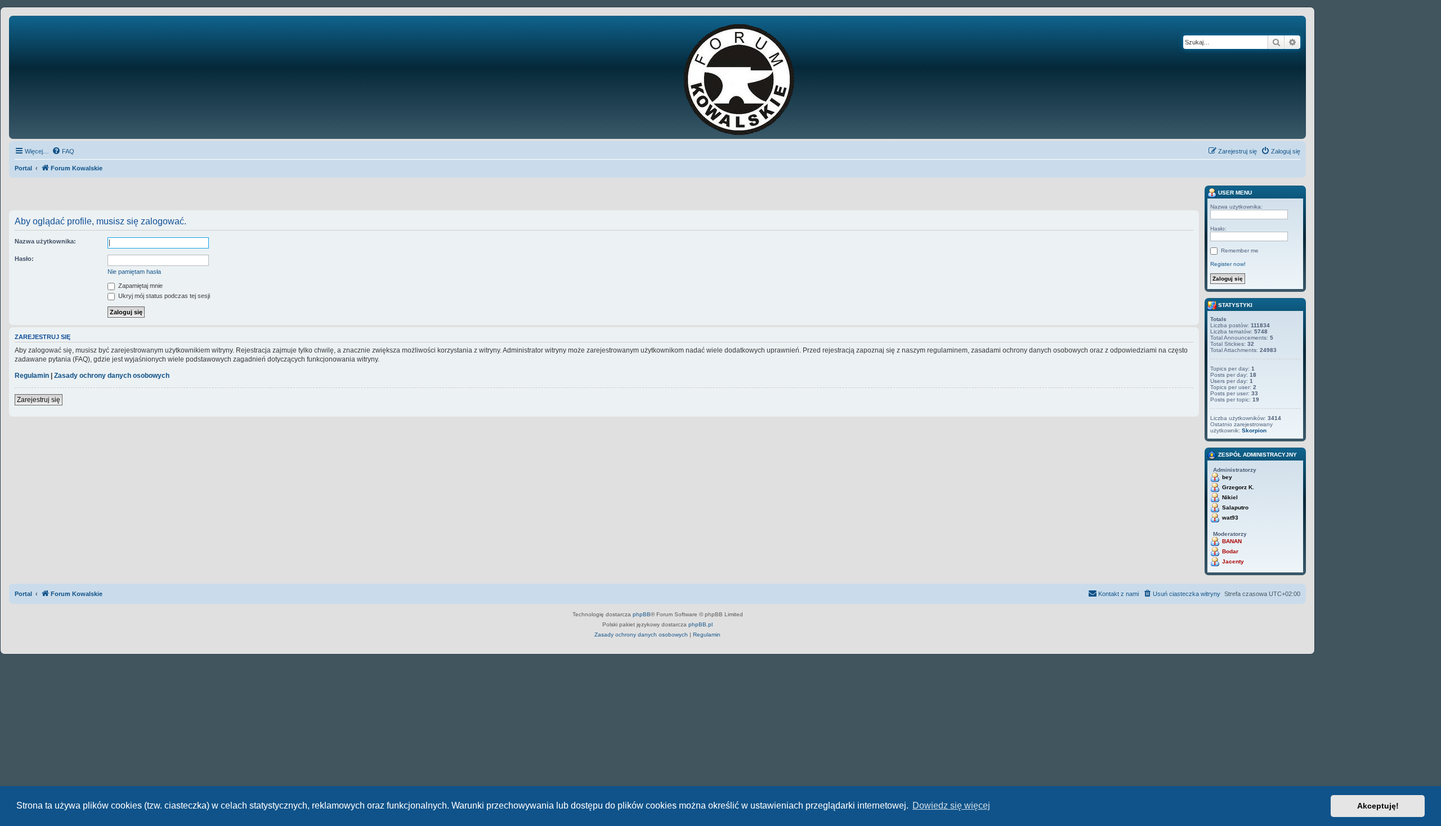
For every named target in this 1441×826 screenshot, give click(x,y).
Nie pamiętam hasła (134, 271)
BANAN (1232, 541)
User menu (1234, 192)
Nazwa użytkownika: (45, 241)
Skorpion (1254, 430)
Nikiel (1230, 497)
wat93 (1230, 517)
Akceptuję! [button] (1378, 805)
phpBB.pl (700, 624)
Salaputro (1235, 507)
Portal (23, 168)
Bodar (1230, 551)
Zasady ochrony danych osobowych (111, 376)
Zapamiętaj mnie (140, 285)
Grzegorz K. (1238, 487)
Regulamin (32, 376)
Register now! (1228, 264)
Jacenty (1233, 561)
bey (1227, 477)
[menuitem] (63, 151)
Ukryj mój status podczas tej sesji (163, 295)
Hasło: (24, 258)
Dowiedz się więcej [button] (951, 805)
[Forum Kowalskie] (756, 77)
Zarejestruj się (38, 400)
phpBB (642, 614)
